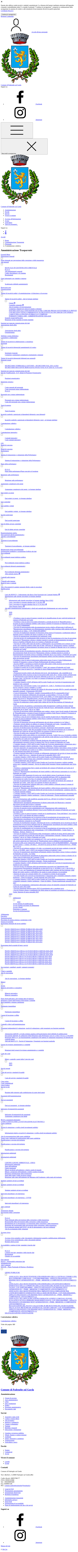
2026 (10, 612)
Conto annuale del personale (14, 387)
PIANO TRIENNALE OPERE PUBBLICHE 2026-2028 (23, 929)
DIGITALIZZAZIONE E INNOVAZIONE (19, 1313)
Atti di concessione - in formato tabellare (18, 978)
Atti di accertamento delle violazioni (16, 1229)
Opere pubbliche (6, 1123)
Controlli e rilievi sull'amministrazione (13, 1024)
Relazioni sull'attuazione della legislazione (18, 1173)
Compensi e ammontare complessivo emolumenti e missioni (24, 355)
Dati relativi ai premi (7, 493)
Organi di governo (11, 1398)
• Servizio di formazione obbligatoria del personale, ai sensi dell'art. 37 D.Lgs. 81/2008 (41, 695)
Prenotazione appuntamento (14, 1491)
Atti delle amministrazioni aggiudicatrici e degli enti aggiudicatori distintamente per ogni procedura (36, 608)
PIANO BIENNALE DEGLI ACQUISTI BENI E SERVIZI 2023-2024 (28, 956)
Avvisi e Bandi (18, 907)
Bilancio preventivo (11, 993)
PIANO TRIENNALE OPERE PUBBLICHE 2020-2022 (23, 940)
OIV (2, 443)
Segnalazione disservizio (13, 1493)
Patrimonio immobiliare (8, 1006)
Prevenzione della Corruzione (10, 1212)
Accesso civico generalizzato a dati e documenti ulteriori (23, 1240)
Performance (5, 451)
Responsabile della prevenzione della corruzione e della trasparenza (26, 1222)
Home (7, 240)
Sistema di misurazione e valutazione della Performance (18, 455)
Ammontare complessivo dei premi (12, 484)
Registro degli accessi (12, 1242)
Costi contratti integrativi (13, 440)
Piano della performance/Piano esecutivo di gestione (21, 471)
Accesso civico (5, 1232)
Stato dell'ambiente (11, 1166)
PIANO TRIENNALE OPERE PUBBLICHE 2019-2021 (23, 942)
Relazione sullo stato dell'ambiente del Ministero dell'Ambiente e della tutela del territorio (33, 1177)
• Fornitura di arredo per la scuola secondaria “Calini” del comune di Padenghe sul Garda (41, 667)
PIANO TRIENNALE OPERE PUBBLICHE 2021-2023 (23, 938)
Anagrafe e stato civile (12, 1417)
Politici (7, 1405)
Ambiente (8, 1437)
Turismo (7, 1426)
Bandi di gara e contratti (8, 583)
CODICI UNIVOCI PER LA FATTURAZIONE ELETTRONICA (23, 1122)
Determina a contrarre (20, 909)
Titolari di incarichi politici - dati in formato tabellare (21, 299)
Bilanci (3, 982)
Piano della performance (8, 464)
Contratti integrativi (11, 438)
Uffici (7, 1402)
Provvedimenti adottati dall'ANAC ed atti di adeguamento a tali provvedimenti (30, 1227)
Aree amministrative (11, 1400)
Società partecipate (7, 515)
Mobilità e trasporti (11, 1428)
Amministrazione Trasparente (14, 242)
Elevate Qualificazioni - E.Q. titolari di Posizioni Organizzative (21, 373)
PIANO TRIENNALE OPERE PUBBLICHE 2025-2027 (23, 931)
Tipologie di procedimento (9, 540)
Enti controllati (5, 502)
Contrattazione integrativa (9, 432)
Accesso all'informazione (13, 219)
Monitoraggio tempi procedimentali (12, 549)
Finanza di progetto (7, 922)
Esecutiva (4, 916)
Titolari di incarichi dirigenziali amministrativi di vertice (18, 347)
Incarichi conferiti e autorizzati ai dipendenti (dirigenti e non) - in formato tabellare (31, 420)
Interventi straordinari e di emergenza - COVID (16, 1198)
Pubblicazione (5, 589)
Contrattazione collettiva (8, 423)
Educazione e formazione (13, 1430)
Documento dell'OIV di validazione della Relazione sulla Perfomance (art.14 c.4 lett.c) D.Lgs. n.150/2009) (39, 1036)
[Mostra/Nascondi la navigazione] (17, 130)
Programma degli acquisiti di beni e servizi (14, 945)
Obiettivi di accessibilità (12, 1256)
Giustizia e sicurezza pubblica (14, 1433)
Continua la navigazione (9, 14)
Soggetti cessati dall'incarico (14, 318)
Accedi (3, 237)
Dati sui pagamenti (7, 1100)
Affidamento (5, 914)
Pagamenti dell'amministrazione (11, 1096)
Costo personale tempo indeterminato (17, 389)
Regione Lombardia (7, 16)
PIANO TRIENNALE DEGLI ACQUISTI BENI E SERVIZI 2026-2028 (29, 951)
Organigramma (10, 332)
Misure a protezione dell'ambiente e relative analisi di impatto (24, 1172)
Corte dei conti (5, 1054)
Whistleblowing (6, 1263)
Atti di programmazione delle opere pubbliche (15, 1136)
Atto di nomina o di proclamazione (20, 307)
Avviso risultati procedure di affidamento (26, 905)
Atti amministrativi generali (13, 271)
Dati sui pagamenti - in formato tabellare (18, 1105)
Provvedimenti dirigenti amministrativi (13, 566)
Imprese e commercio (12, 1422)
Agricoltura (8, 222)
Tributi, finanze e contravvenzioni (15, 1435)
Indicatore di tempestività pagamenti (12, 1109)
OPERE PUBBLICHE (12, 1272)
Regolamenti (9, 275)
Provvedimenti (5, 553)
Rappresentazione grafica (9, 533)
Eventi (7, 1463)
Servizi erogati (5, 1068)
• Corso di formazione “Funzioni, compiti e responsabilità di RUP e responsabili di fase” (41, 693)
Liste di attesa (5, 1085)
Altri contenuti (5, 1207)
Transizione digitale (7, 1211)
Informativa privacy (11, 1500)
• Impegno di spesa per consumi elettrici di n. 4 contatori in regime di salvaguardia (39, 874)
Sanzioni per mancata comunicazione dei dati (15, 323)
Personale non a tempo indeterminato (12, 394)
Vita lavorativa (9, 1420)
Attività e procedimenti (8, 536)
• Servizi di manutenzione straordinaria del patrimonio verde (32, 636)
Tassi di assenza (6, 405)
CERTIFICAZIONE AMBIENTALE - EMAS (20, 1163)
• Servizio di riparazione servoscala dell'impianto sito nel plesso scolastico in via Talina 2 (41, 722)
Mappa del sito (5, 1546)
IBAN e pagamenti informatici (10, 1120)
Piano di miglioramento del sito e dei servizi (19, 1505)
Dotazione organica (7, 382)
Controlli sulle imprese (8, 577)
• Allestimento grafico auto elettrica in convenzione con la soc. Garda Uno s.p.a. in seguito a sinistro (45, 735)
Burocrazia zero (6, 287)
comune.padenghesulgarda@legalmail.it (17, 1485)
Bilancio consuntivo (11, 995)
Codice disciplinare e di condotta (15, 273)
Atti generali (5, 262)
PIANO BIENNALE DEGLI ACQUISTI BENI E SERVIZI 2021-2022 (28, 960)
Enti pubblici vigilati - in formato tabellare (18, 511)
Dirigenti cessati (6, 360)
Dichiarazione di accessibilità (14, 1503)
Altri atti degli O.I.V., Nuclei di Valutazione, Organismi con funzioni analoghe (30, 1041)
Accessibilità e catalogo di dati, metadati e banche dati (18, 1245)
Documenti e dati (10, 1409)
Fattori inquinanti (10, 1168)
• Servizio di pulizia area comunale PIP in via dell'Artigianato (32, 733)
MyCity (4, 1549)
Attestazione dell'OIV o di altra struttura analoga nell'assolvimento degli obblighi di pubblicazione (36, 1034)
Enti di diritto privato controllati (11, 524)
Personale (8, 244)
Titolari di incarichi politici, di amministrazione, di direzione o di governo (24, 293)
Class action (5, 1081)
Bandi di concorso (6, 445)
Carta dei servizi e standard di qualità (12, 1072)
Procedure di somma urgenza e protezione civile (16, 920)
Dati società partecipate (12, 520)
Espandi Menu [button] (5, 254)
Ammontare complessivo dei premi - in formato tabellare (23, 489)
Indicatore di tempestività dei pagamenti (17, 1114)
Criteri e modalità (6, 971)
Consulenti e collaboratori (9, 338)
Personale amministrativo (13, 1407)
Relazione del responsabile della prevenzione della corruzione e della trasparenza (30, 1225)
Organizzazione (6, 289)
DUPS (3, 986)
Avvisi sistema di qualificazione (23, 904)
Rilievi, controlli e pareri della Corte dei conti (19, 1059)
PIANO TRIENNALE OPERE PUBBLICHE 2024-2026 (23, 933)
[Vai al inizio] (1, 1328)
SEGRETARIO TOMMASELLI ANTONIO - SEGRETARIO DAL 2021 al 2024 (31, 366)
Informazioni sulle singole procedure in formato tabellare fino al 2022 (31, 600)
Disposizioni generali (7, 256)
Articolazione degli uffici (9, 325)
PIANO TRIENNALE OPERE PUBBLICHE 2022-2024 (23, 936)
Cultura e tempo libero (12, 1419)
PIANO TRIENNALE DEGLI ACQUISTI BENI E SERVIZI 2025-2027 (29, 953)
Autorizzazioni (9, 1440)
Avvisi (7, 1454)
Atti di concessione (7, 973)
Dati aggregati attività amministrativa (12, 535)
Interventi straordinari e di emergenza (13, 1194)
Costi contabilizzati (7, 1083)
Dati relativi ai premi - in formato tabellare (18, 498)
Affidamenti (17, 898)
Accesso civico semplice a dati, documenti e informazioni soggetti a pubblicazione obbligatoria (35, 1238)
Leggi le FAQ (9, 1489)
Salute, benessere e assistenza (14, 1438)
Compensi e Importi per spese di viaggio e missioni (25, 309)
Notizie (7, 1450)
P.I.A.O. (7, 269)
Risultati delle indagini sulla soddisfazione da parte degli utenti (25, 1092)
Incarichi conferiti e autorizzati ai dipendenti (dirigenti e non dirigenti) (23, 414)
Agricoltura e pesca (11, 1442)
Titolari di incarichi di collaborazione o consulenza (17, 342)
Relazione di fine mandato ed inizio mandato (19, 320)
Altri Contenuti (5, 1265)
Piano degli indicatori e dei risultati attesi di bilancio (17, 999)
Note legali (8, 1501)
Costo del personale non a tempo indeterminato (20, 402)
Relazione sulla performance (10, 475)
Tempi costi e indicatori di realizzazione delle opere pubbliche (20, 1138)
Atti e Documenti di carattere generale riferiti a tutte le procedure (21, 587)
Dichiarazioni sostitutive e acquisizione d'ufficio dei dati (18, 551)
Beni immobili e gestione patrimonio (12, 1002)
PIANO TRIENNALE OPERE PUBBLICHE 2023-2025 (23, 934)
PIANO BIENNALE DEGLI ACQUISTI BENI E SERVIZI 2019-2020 (28, 964)
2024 (10, 894)
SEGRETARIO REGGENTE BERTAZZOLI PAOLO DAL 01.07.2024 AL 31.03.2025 (33, 367)
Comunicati (8, 1452)
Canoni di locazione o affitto (10, 1015)
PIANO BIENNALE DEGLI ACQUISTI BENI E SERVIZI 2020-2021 (28, 962)
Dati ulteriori (5, 1260)
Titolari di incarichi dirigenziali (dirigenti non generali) (18, 358)
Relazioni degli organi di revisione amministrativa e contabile (24, 1050)
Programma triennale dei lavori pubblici (13, 923)
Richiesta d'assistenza (12, 1494)
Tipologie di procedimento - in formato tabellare (20, 546)
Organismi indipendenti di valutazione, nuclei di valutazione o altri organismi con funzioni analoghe (33, 1028)
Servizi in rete (5, 1087)
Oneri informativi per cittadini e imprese (13, 278)
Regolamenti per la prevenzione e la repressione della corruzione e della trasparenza (31, 1223)
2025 (10, 614)
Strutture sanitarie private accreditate (12, 1181)
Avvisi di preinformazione (21, 911)
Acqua (7, 221)
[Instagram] (5, 233)
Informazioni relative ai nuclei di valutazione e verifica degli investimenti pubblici (31, 1133)
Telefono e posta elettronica (9, 336)
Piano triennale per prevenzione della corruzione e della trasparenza (22, 260)
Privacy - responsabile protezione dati (13, 1261)
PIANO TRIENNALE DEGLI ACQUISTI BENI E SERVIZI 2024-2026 (29, 954)
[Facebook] (5, 231)
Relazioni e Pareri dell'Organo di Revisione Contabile (18, 1000)
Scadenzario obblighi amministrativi (16, 284)
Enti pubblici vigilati (7, 506)
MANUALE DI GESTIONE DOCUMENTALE (21, 268)
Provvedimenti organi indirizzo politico (13, 557)
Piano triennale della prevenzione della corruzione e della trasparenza (27, 1220)
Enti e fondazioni (10, 1403)
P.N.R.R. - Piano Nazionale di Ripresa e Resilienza (17, 1267)
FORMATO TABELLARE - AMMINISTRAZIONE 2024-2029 (30, 316)
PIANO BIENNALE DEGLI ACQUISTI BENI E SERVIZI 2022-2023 (28, 958)
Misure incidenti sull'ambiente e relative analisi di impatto (23, 1170)
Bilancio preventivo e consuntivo (11, 988)
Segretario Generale (11, 353)
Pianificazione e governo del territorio (13, 1140)
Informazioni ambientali (8, 1153)
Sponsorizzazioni (6, 918)
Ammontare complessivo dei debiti (16, 1116)
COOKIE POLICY (7, 11)
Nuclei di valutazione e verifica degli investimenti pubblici (19, 1127)
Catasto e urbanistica (11, 1424)
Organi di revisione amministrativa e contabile (15, 1044)
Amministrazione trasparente (14, 1498)
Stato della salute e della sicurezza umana (18, 1175)
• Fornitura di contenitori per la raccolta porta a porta (30, 806)
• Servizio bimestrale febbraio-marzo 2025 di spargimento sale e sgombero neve (38, 888)
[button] (10, 210)
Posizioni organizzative (12, 378)
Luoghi (7, 1461)
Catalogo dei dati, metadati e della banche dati (19, 1252)
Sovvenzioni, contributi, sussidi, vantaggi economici (17, 967)
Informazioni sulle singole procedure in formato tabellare (23, 596)
